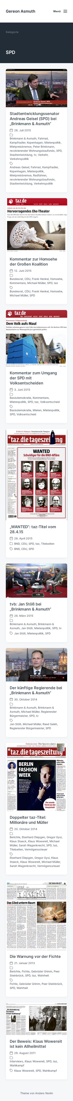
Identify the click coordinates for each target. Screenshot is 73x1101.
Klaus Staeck (18, 841)
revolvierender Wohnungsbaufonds (32, 150)
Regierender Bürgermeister (27, 728)
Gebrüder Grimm (41, 971)
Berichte (15, 837)
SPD (59, 150)
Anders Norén (44, 1093)
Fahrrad (43, 138)
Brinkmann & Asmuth (23, 138)
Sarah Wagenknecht (32, 845)
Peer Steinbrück (52, 983)
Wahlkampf (17, 1065)
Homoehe (56, 278)
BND (17, 543)
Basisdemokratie (20, 397)
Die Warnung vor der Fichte (35, 956)
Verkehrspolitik (19, 158)
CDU (27, 278)
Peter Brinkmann (43, 146)
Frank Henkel (40, 278)
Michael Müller (36, 283)
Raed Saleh (50, 724)
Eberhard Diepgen (33, 837)
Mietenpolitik (52, 142)
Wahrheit (43, 975)
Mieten (37, 410)
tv (35, 154)
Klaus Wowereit (38, 841)
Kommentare (18, 283)
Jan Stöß (27, 628)
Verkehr (43, 154)
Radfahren (39, 175)
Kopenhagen (35, 142)
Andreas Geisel (19, 167)
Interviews (16, 1061)
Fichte (26, 971)
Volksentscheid (50, 401)
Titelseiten (47, 543)
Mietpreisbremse (21, 146)
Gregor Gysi (54, 837)
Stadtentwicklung (21, 154)
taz (56, 283)
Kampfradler (17, 142)
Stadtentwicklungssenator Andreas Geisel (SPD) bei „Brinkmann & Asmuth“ (34, 118)
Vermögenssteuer (36, 849)
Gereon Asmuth (20, 11)
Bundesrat (16, 278)
